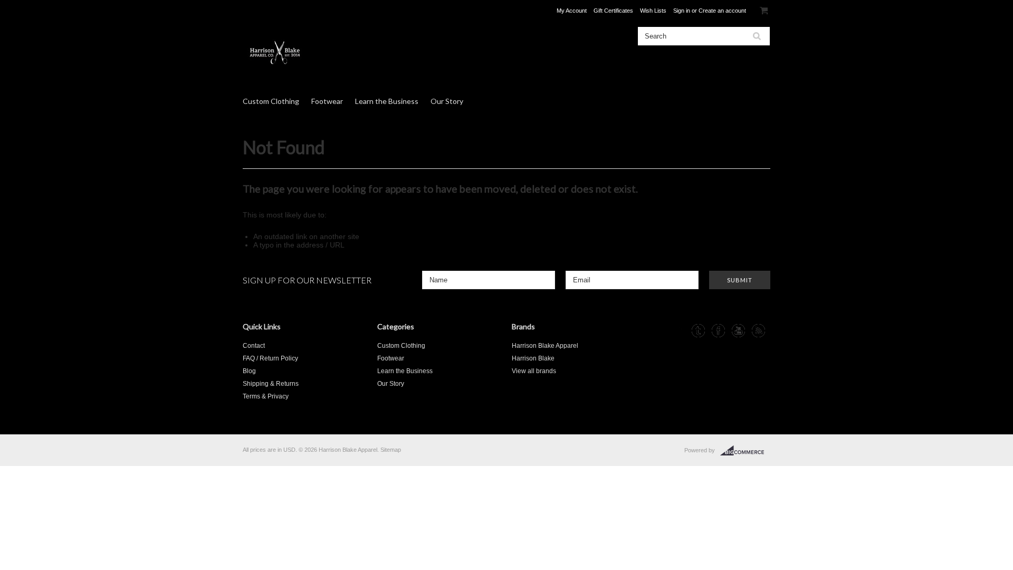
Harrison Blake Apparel (545, 345)
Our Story (447, 101)
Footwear (327, 101)
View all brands (534, 371)
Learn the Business (386, 101)
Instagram (678, 330)
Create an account (722, 10)
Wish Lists (653, 10)
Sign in (681, 10)
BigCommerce (745, 451)
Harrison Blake (533, 358)
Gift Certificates (613, 10)
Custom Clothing (271, 101)
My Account (572, 10)
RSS (758, 330)
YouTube (738, 330)
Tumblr (698, 330)
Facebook (718, 330)
